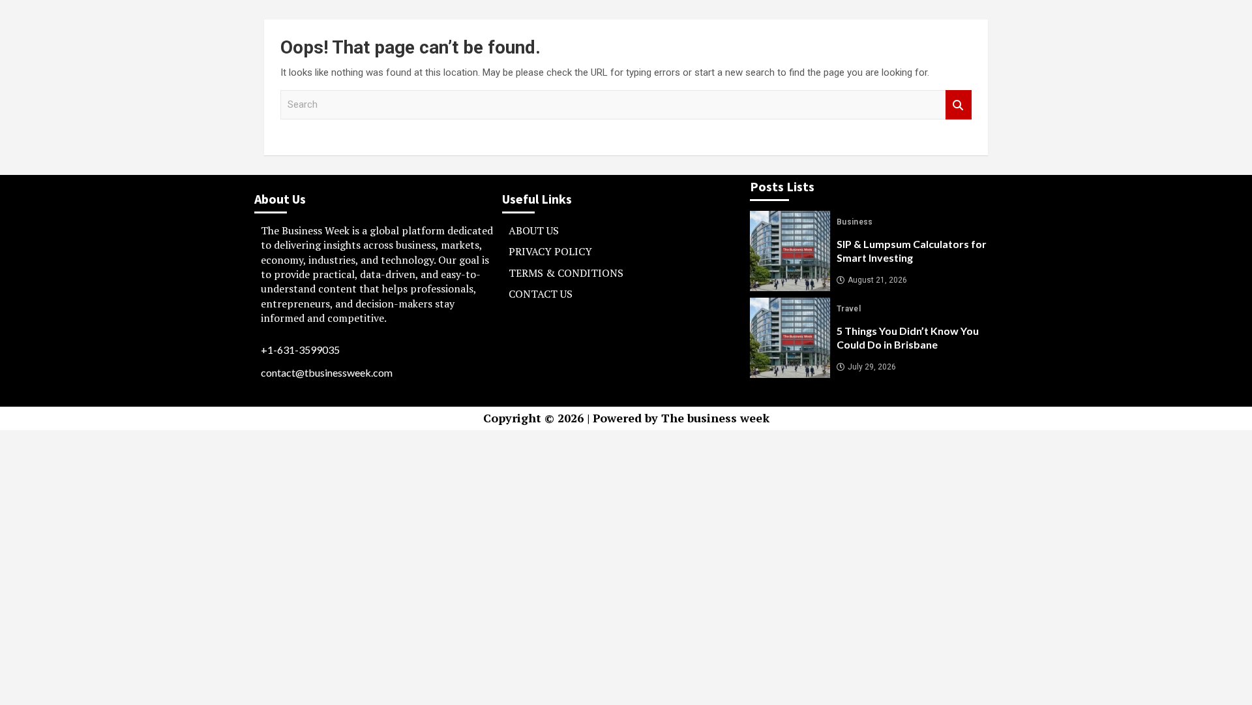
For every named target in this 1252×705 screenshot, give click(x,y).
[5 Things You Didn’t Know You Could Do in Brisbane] (790, 338)
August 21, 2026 (877, 280)
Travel (849, 309)
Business (855, 222)
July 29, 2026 (872, 367)
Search (959, 104)
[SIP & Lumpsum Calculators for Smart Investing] (790, 251)
